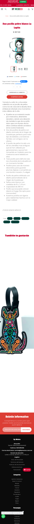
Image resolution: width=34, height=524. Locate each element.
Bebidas (17, 485)
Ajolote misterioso (17, 479)
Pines (17, 503)
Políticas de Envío (17, 467)
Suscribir (26, 430)
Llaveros (17, 490)
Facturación (17, 470)
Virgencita (15, 222)
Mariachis (17, 521)
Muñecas (25, 218)
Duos (9, 218)
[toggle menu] (1, 9)
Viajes (17, 499)
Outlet (17, 496)
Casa (6, 16)
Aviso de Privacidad (17, 459)
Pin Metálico (17, 494)
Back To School (17, 481)
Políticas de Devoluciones (17, 464)
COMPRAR (23, 1)
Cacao (17, 488)
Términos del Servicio (17, 462)
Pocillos (7, 222)
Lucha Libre (17, 514)
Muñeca (17, 218)
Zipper (17, 501)
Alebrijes (17, 523)
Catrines (17, 516)
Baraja (17, 483)
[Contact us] (3, 516)
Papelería (17, 492)
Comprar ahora (17, 97)
